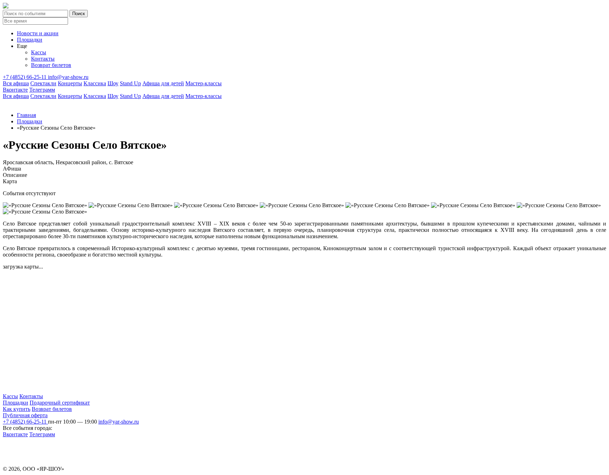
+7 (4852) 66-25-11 (25, 77)
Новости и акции (38, 33)
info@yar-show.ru (68, 77)
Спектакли (43, 83)
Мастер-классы (203, 83)
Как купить (16, 409)
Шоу (112, 83)
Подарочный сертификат (60, 403)
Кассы (38, 52)
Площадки (29, 40)
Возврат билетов (51, 65)
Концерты (70, 83)
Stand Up (130, 83)
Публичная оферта (25, 415)
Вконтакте (15, 90)
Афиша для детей (163, 83)
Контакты (43, 59)
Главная (26, 115)
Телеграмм (42, 90)
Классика (95, 83)
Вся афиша (16, 83)
